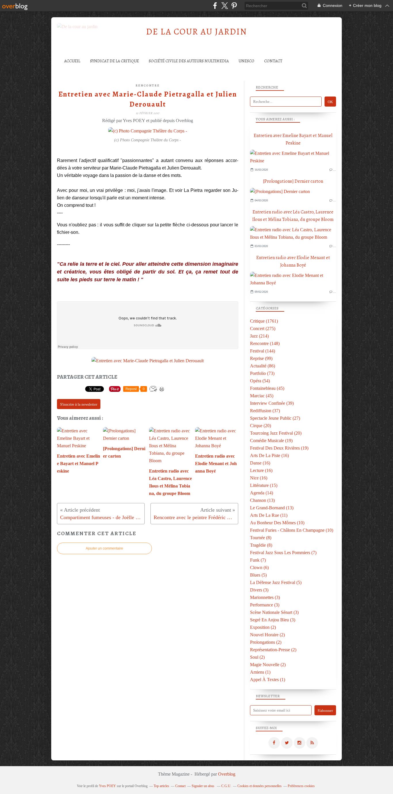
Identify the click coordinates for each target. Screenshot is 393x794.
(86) (262, 365)
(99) (261, 358)
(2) (263, 627)
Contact (273, 61)
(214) (259, 336)
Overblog (226, 774)
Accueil (72, 61)
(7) (283, 552)
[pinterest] (234, 5)
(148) (265, 343)
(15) (263, 485)
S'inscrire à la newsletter (78, 404)
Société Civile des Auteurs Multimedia (189, 61)
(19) (271, 440)
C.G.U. (226, 786)
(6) (259, 567)
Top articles (161, 786)
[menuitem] (72, 61)
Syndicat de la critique (114, 61)
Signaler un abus (203, 786)
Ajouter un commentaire (104, 548)
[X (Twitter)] (224, 5)
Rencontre (148, 85)
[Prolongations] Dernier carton (293, 181)
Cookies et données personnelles (259, 786)
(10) (277, 522)
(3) (259, 589)
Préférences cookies (301, 786)
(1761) (264, 321)
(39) (272, 403)
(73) (262, 373)
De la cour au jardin (196, 31)
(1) (260, 672)
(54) (260, 380)
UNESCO (246, 61)
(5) (258, 575)
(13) (262, 500)
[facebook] (215, 5)
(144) (262, 350)
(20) (260, 425)
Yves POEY (107, 786)
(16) (269, 455)
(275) (262, 328)
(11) (268, 515)
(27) (275, 418)
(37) (265, 410)
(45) (267, 388)
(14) (261, 492)
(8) (260, 537)
